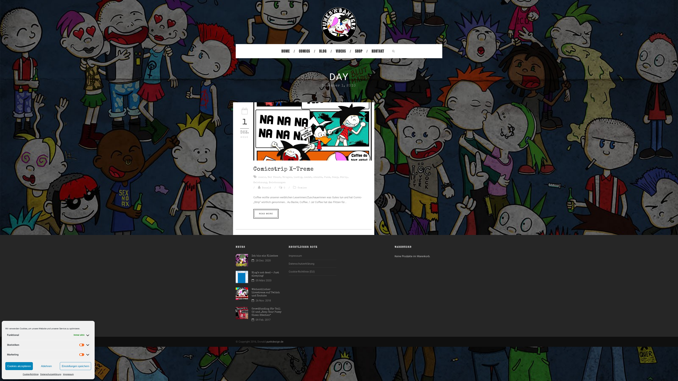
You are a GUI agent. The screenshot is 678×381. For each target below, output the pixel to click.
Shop (358, 51)
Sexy (335, 177)
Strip (344, 177)
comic (262, 177)
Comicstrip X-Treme (283, 169)
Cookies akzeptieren (19, 366)
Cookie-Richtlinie (30, 374)
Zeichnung (260, 183)
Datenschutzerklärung (50, 374)
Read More (266, 214)
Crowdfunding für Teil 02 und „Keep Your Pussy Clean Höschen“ (266, 312)
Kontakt (378, 51)
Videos (341, 51)
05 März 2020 (263, 280)
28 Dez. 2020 (263, 260)
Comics (304, 51)
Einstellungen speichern (75, 366)
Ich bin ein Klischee (265, 256)
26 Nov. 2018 (263, 300)
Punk (327, 177)
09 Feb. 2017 (263, 319)
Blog (323, 51)
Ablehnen (46, 366)
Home (285, 51)
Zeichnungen (277, 183)
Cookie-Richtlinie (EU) (302, 271)
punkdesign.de (274, 341)
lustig (298, 177)
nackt (308, 177)
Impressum (68, 374)
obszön (317, 177)
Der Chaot (274, 177)
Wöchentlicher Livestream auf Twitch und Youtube (266, 292)
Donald (266, 188)
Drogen (287, 177)
